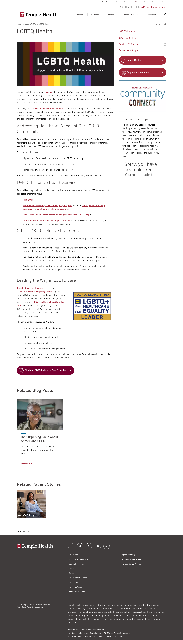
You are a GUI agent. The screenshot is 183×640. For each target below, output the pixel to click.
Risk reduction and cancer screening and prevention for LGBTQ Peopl (56, 215)
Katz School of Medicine (149, 2)
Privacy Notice (98, 630)
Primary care (29, 200)
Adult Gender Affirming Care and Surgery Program (47, 206)
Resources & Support (129, 50)
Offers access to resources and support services (46, 221)
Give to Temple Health (78, 578)
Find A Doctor (134, 60)
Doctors (79, 15)
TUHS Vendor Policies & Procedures (117, 633)
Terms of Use (73, 630)
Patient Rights (85, 630)
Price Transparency (114, 637)
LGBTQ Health (127, 31)
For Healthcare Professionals (123, 2)
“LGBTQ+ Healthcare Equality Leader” (35, 292)
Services (95, 15)
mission (49, 92)
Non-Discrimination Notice (78, 633)
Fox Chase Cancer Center (130, 564)
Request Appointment (154, 7)
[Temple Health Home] (39, 14)
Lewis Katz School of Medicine (133, 559)
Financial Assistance (78, 587)
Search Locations (76, 564)
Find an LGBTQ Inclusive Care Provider (45, 370)
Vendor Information (77, 592)
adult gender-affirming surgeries (53, 209)
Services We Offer (30, 24)
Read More (25, 464)
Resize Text (159, 24)
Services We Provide (128, 44)
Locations (111, 15)
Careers (72, 573)
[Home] (40, 546)
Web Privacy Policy (75, 637)
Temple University (127, 555)
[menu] (142, 40)
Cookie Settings (95, 633)
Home (19, 24)
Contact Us (73, 569)
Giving (164, 2)
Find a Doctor (74, 555)
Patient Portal (102, 2)
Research (152, 15)
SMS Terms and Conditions (95, 637)
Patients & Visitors (131, 15)
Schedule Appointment (78, 559)
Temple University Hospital (30, 288)
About (88, 2)
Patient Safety (75, 582)
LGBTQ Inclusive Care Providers (47, 109)
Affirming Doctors (127, 38)
